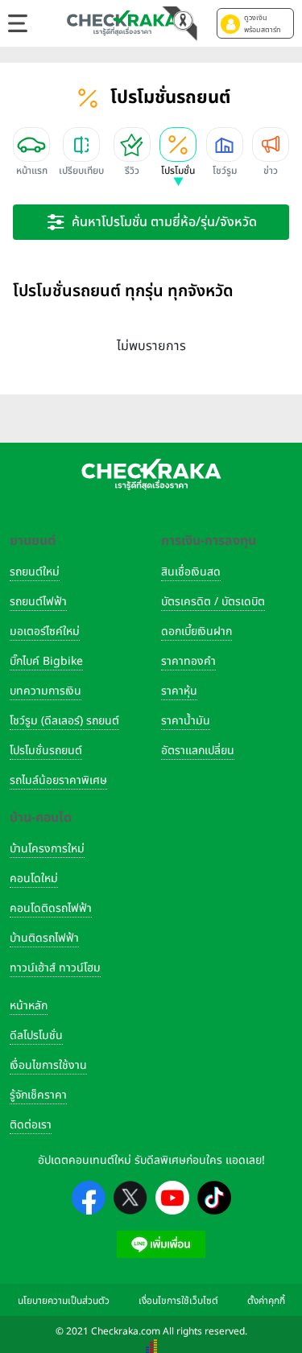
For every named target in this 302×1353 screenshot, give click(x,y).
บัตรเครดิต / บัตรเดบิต (213, 601)
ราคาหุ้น (179, 691)
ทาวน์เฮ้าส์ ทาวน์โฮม (55, 967)
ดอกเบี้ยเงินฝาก (196, 631)
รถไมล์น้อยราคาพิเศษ (58, 780)
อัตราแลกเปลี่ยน (197, 750)
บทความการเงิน (45, 691)
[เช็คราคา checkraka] (122, 22)
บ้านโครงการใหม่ (47, 848)
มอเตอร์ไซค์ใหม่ (45, 631)
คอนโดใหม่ (34, 878)
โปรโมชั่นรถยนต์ (46, 750)
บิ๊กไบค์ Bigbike (46, 661)
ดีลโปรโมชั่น (36, 1035)
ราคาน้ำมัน (185, 720)
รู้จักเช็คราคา (38, 1095)
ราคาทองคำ (188, 661)
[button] (255, 23)
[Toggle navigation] (17, 23)
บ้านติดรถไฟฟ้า (44, 938)
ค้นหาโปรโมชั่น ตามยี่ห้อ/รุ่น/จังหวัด (164, 222)
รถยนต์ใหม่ (35, 571)
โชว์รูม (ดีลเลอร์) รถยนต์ (64, 720)
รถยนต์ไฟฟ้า (38, 601)
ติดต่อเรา (31, 1124)
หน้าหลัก (29, 1005)
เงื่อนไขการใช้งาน (48, 1065)
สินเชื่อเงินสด (191, 571)
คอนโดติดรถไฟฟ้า (51, 908)
